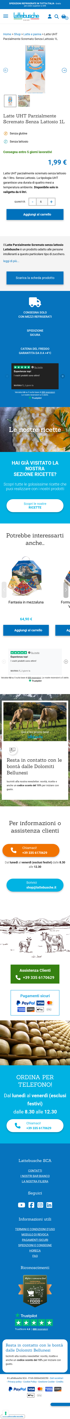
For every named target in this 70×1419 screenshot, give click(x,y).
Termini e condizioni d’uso (35, 1229)
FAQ (35, 1256)
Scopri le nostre (35, 505)
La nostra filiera (35, 1181)
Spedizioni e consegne (35, 1245)
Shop (17, 34)
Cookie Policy (30, 1381)
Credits (59, 1381)
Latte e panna (32, 34)
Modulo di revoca (35, 1234)
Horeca (35, 1250)
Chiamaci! (34, 850)
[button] (65, 590)
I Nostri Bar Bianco (35, 1176)
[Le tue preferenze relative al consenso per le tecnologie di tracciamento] (6, 1413)
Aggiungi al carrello (37, 214)
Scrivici (41, 885)
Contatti (35, 1170)
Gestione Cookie (46, 1381)
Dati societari (56, 1378)
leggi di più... (11, 261)
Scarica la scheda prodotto (35, 278)
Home (7, 34)
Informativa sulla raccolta (13, 1416)
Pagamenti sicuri (35, 1240)
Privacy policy (15, 1381)
